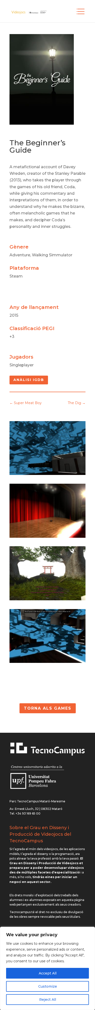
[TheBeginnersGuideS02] (48, 599)
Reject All (47, 999)
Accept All (48, 973)
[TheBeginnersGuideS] (48, 473)
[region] (47, 968)
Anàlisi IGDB (28, 380)
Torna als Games (47, 708)
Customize (47, 986)
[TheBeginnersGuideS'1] (48, 536)
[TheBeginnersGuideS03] (48, 661)
